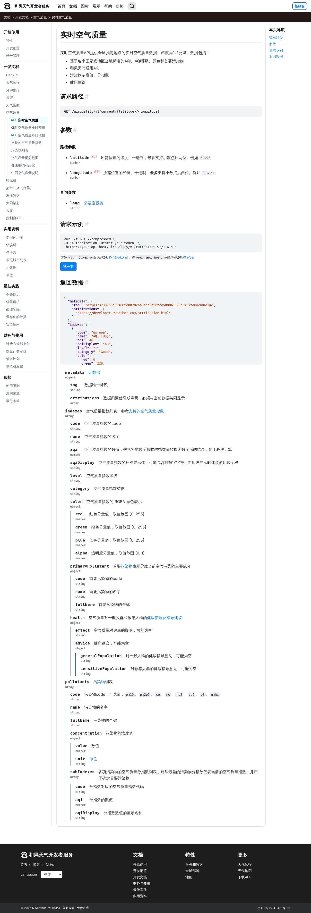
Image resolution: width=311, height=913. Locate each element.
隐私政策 (69, 908)
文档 (73, 6)
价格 (120, 6)
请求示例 (276, 50)
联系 (24, 865)
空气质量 (40, 17)
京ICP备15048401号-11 (274, 908)
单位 (93, 758)
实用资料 (11, 228)
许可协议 (54, 908)
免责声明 (83, 908)
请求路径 (276, 37)
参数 (272, 44)
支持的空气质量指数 (146, 411)
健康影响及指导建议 (164, 617)
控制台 (300, 6)
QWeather (39, 908)
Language (29, 874)
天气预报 (245, 864)
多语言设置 (94, 203)
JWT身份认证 (117, 257)
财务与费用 (13, 335)
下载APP (244, 877)
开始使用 (11, 32)
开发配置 (140, 871)
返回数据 (276, 56)
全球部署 (192, 871)
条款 (7, 377)
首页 (61, 6)
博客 (36, 865)
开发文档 (22, 17)
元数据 (94, 372)
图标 (85, 6)
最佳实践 (11, 286)
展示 (96, 6)
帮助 (108, 6)
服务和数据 (194, 864)
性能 (188, 877)
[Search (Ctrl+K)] (132, 6)
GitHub (51, 865)
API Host (188, 257)
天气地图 (245, 871)
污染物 (126, 566)
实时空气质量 (62, 17)
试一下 (68, 266)
